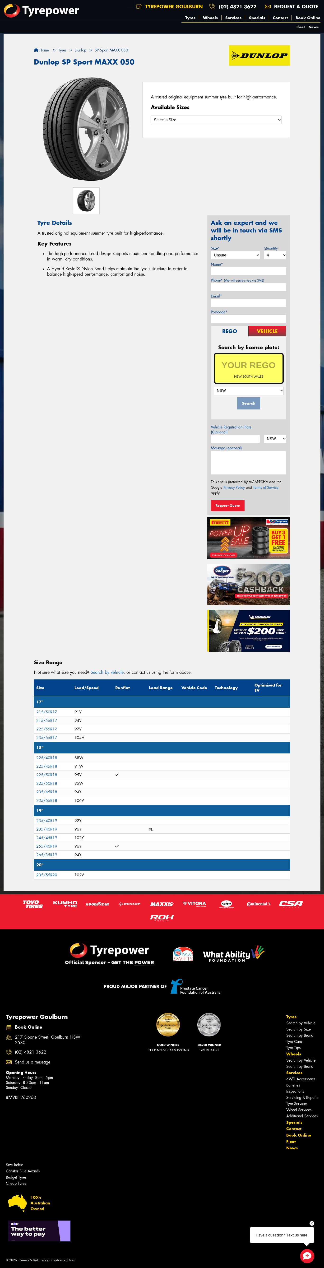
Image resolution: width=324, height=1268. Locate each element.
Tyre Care (294, 1041)
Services (233, 17)
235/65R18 (46, 800)
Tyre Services (296, 1103)
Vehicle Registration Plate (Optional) (231, 430)
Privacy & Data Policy (33, 1260)
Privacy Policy (234, 487)
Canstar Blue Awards (23, 1171)
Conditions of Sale (63, 1260)
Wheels (210, 17)
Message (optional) (226, 448)
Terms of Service (265, 487)
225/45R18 (46, 766)
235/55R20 (46, 875)
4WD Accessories (300, 1079)
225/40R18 (46, 757)
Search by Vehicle (300, 1023)
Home (43, 50)
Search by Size (298, 1029)
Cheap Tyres (16, 1183)
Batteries (293, 1085)
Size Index (14, 1164)
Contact (280, 17)
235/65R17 (46, 737)
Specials (257, 17)
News (314, 27)
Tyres (190, 17)
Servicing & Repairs (302, 1097)
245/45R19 (46, 837)
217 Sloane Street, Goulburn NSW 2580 (47, 1040)
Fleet (300, 27)
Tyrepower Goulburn (173, 6)
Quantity (271, 248)
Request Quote (228, 505)
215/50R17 (46, 712)
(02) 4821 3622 (237, 6)
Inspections (295, 1091)
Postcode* (219, 312)
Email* (216, 296)
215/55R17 (46, 720)
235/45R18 (46, 792)
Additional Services (302, 1116)
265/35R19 (46, 854)
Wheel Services (298, 1109)
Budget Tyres (16, 1177)
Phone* (237, 280)
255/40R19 (46, 846)
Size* (215, 248)
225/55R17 (46, 729)
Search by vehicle (107, 672)
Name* (217, 264)
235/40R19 (46, 820)
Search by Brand (299, 1035)
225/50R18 (46, 774)
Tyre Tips (293, 1047)
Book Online (308, 17)
